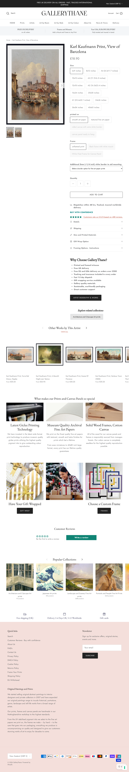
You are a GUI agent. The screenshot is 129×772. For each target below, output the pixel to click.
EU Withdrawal (13, 680)
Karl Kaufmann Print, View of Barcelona (25, 40)
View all (64, 332)
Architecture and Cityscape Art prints (86, 317)
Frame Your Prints (15, 672)
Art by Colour (73, 23)
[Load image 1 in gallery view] (35, 84)
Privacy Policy (13, 656)
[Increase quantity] (88, 184)
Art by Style (58, 23)
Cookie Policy (13, 664)
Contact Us (12, 652)
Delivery (116, 23)
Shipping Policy (14, 676)
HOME (12, 23)
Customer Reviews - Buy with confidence (24, 640)
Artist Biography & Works (85, 298)
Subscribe (90, 655)
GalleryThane (17, 762)
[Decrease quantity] (73, 184)
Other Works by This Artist (64, 328)
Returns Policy (13, 668)
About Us (87, 23)
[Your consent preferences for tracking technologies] (124, 767)
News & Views (102, 23)
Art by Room (44, 23)
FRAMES (104, 511)
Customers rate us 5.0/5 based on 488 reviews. (103, 217)
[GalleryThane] (64, 13)
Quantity (73, 178)
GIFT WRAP (25, 511)
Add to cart (96, 194)
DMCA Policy (13, 660)
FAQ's (10, 648)
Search (10, 636)
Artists (31, 23)
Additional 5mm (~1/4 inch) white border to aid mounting (95, 164)
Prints (22, 23)
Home (8, 40)
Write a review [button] (81, 537)
